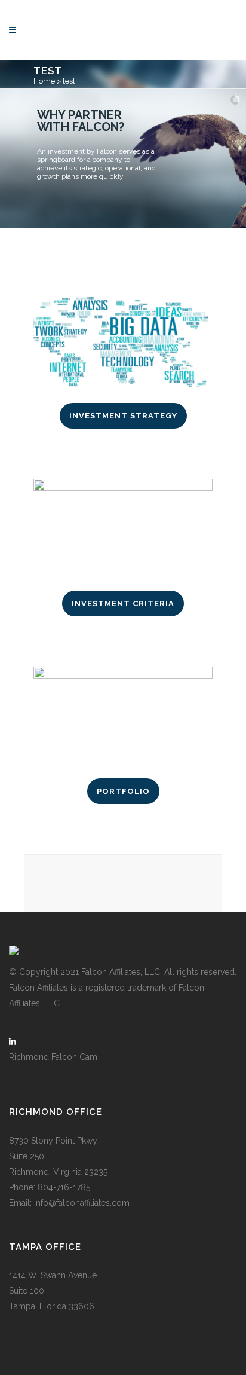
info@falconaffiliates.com (82, 1203)
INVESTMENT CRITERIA (123, 603)
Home (44, 81)
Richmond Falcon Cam (53, 1057)
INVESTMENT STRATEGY (123, 415)
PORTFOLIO (123, 791)
